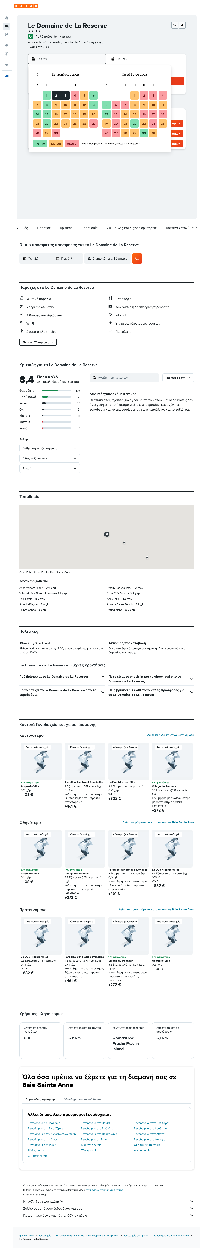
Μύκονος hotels (91, 1145)
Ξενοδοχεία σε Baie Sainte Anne (171, 1235)
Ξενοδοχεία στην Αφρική (70, 1235)
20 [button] (94, 114)
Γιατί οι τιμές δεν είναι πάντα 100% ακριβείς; (55, 1215)
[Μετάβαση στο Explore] (7, 45)
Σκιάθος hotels (37, 1156)
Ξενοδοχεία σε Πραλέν (136, 1235)
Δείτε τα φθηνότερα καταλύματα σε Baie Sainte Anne (158, 822)
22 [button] (46, 124)
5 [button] (84, 95)
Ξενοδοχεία (45, 1235)
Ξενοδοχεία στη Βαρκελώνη (99, 1134)
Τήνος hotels (89, 1150)
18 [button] (74, 114)
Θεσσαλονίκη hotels (147, 1145)
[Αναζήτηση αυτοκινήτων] (7, 34)
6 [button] (94, 95)
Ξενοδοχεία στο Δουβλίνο (150, 1128)
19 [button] (84, 114)
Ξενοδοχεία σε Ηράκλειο (44, 1123)
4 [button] (75, 95)
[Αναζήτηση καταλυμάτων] (7, 26)
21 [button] (37, 124)
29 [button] (46, 133)
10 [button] (65, 105)
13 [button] (93, 105)
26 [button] (84, 124)
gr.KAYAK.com (26, 1235)
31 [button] (153, 133)
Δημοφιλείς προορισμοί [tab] (41, 1099)
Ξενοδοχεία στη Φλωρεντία (45, 1139)
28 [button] (37, 133)
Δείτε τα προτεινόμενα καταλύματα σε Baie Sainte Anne (156, 909)
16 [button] (56, 114)
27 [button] (93, 124)
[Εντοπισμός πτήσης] (7, 54)
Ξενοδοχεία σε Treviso (95, 1139)
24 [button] (65, 124)
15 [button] (46, 114)
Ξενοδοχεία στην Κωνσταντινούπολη (52, 1134)
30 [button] (56, 133)
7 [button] (37, 105)
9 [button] (56, 105)
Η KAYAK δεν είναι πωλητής (43, 1201)
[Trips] (7, 65)
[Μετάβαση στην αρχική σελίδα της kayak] (26, 6)
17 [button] (65, 114)
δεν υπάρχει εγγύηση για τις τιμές (104, 1189)
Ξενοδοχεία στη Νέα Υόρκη (45, 1128)
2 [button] (56, 95)
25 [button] (75, 124)
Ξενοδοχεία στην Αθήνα (149, 1134)
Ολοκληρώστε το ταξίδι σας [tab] (83, 1099)
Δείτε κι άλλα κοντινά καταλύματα (170, 735)
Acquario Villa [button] (30, 786)
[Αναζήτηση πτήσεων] (7, 18)
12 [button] (84, 105)
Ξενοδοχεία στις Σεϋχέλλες (103, 1235)
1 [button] (46, 95)
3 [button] (65, 95)
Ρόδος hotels (36, 1150)
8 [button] (47, 105)
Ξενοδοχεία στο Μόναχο (149, 1139)
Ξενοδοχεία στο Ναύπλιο (97, 1128)
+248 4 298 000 (39, 47)
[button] (6, 6)
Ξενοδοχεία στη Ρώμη (42, 1145)
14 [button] (37, 114)
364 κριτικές (62, 36)
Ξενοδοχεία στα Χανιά (95, 1123)
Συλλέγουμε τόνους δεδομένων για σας (52, 1208)
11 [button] (75, 105)
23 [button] (56, 124)
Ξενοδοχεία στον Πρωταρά (151, 1123)
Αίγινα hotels (142, 1150)
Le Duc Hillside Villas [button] (122, 782)
